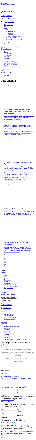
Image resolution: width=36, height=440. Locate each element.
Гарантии (7, 329)
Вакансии (7, 331)
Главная (6, 75)
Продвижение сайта (10, 314)
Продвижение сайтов (10, 63)
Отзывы (6, 334)
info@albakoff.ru (9, 22)
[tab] (6, 52)
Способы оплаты (9, 336)
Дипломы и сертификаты (11, 326)
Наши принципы (9, 333)
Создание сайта (8, 315)
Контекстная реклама (10, 64)
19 (5, 264)
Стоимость (7, 337)
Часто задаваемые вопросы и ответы (15, 339)
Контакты (7, 328)
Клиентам (4, 322)
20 (5, 266)
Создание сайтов (9, 61)
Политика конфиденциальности (10, 376)
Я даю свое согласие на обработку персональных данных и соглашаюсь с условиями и (18, 398)
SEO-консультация (9, 66)
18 (5, 263)
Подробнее (4, 434)
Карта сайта (4, 378)
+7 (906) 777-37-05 (6, 16)
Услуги (3, 309)
